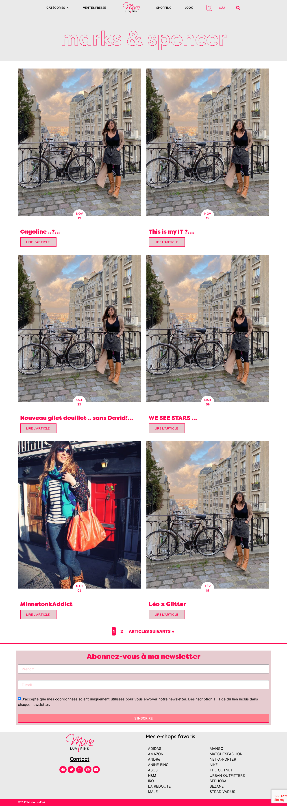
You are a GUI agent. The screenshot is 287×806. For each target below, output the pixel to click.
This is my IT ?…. (172, 231)
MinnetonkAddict (46, 604)
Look (189, 7)
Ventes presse (94, 7)
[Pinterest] (87, 769)
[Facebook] (63, 769)
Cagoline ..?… (40, 231)
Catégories (55, 7)
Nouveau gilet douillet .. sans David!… (76, 418)
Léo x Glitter (167, 604)
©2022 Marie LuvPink (32, 802)
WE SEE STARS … (173, 418)
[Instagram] (79, 769)
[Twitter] (71, 769)
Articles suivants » (151, 631)
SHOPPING (164, 7)
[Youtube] (96, 769)
